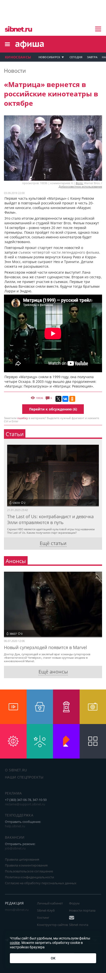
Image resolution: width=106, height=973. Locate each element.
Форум (74, 903)
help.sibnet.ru (15, 826)
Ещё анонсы (53, 671)
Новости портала (82, 910)
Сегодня (76, 57)
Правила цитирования (22, 859)
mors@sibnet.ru (17, 909)
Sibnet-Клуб (46, 910)
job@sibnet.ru (15, 848)
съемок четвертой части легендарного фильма (58, 252)
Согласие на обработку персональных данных (40, 883)
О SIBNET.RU (16, 770)
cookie (15, 943)
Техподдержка (19, 815)
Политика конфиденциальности (29, 877)
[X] (58, 399)
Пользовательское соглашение (29, 871)
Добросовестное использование (80, 186)
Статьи (15, 434)
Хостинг (43, 917)
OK (53, 958)
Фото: (79, 183)
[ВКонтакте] (65, 399)
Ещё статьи (53, 543)
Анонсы (16, 561)
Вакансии (15, 837)
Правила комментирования (26, 865)
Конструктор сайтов (52, 924)
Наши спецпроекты (24, 777)
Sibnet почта (78, 924)
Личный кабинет (50, 903)
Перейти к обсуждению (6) (53, 409)
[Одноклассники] (72, 399)
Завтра (92, 57)
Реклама (13, 793)
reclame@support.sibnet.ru (25, 804)
